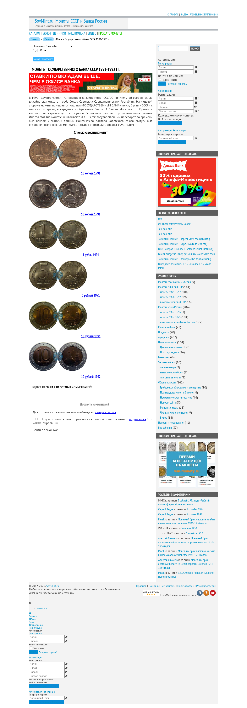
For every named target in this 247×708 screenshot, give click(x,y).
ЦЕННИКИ (59, 33)
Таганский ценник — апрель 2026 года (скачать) (184, 239)
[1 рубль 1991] (58, 248)
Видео (184, 14)
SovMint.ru (52, 586)
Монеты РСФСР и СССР (170, 287)
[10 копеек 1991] (58, 166)
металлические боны (171, 372)
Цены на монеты (167, 342)
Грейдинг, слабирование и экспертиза (180, 387)
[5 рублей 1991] (58, 288)
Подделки (163, 332)
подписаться (137, 419)
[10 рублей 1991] (58, 329)
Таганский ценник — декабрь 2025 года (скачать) (184, 259)
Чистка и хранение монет (174, 412)
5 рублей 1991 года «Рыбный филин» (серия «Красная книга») (184, 502)
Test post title (165, 229)
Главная (35, 39)
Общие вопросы (167, 382)
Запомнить (170, 80)
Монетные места (169, 407)
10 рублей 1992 (91, 376)
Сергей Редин (165, 509)
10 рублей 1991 (91, 336)
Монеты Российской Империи (174, 282)
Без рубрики (165, 427)
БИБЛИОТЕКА (76, 33)
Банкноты (163, 357)
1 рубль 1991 (91, 254)
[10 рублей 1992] (58, 370)
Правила (141, 586)
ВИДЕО (92, 33)
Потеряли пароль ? (177, 84)
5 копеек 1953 (189, 528)
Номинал (39, 46)
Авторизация (165, 91)
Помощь (154, 586)
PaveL (161, 519)
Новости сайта (168, 402)
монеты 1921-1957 (170, 292)
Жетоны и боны (166, 362)
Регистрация (165, 63)
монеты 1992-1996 (170, 312)
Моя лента (42, 608)
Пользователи (185, 586)
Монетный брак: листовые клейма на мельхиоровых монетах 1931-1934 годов (186, 521)
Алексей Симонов (168, 538)
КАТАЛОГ (34, 33)
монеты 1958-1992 (170, 297)
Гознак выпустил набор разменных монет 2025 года (186, 254)
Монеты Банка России (170, 307)
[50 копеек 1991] (58, 207)
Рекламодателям (206, 586)
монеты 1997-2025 (170, 317)
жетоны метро (168, 367)
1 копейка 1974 (195, 509)
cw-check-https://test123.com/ (174, 224)
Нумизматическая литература (176, 397)
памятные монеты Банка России (177, 322)
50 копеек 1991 (90, 214)
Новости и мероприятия (171, 422)
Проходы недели (169, 352)
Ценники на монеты (171, 347)
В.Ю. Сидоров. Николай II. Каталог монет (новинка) (185, 249)
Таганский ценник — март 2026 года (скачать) (182, 244)
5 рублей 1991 (91, 295)
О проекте (172, 14)
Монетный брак (166, 327)
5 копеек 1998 (194, 514)
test (160, 219)
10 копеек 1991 (90, 173)
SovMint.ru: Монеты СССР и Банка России (71, 21)
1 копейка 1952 (194, 533)
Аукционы (163, 337)
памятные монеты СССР (173, 302)
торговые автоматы (170, 377)
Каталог (48, 39)
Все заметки (168, 586)
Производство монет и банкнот (177, 392)
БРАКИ (46, 33)
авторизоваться (105, 412)
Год (35, 50)
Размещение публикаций (204, 14)
